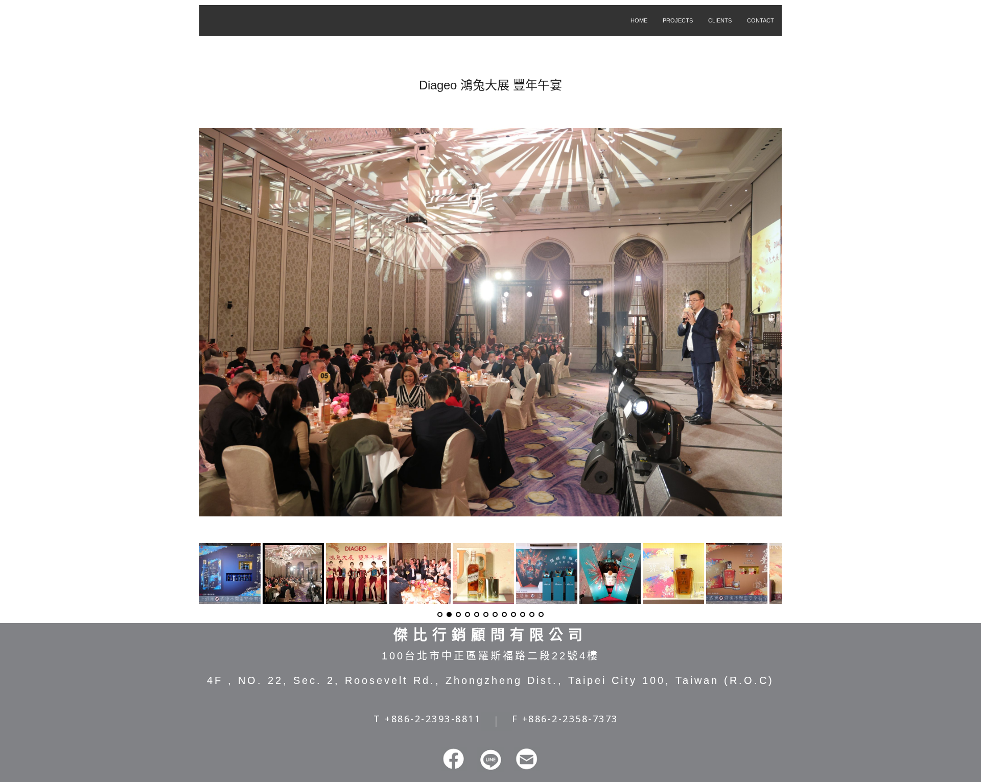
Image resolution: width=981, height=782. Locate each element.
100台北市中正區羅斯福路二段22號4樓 (490, 655)
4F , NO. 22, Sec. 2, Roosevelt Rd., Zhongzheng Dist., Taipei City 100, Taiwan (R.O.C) (490, 680)
